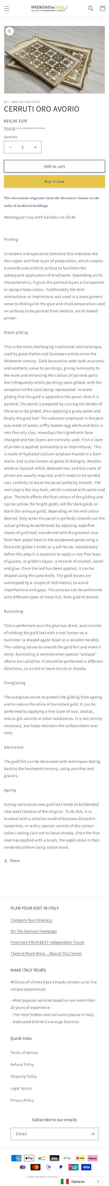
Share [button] (15, 860)
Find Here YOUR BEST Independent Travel (47, 942)
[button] (6, 8)
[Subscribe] (92, 1134)
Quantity (10, 137)
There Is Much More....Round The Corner (46, 953)
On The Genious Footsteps (34, 931)
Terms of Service (24, 1052)
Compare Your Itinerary (31, 919)
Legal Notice (21, 1088)
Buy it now (54, 181)
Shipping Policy (24, 1076)
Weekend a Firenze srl (47, 1176)
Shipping (9, 128)
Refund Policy (22, 1064)
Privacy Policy (22, 1100)
